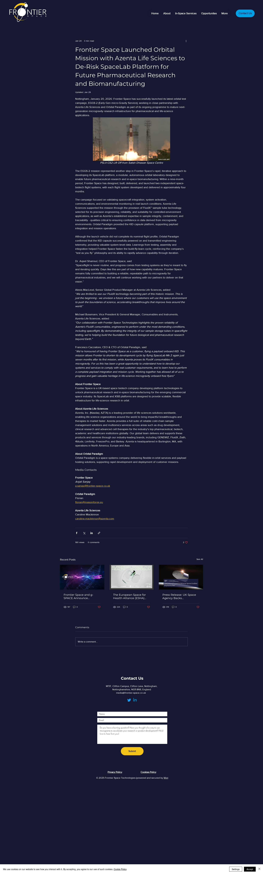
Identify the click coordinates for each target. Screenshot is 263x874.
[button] (186, 13)
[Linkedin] (135, 700)
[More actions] (186, 41)
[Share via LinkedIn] (91, 533)
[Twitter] (129, 700)
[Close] (259, 869)
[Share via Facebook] (76, 533)
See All (199, 559)
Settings (236, 869)
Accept (250, 869)
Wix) (166, 778)
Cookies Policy (148, 772)
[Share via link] (99, 533)
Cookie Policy (120, 869)
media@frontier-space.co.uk (131, 693)
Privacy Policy (115, 772)
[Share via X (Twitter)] (84, 533)
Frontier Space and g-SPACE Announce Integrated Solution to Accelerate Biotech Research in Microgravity (81, 596)
